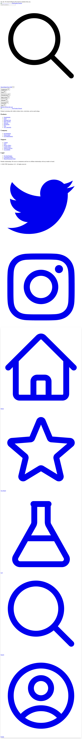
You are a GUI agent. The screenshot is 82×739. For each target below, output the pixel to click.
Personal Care (4, 95)
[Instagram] (41, 326)
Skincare (3, 100)
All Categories (7, 127)
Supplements (4, 89)
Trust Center (7, 135)
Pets (2, 105)
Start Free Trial (8, 87)
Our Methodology (8, 136)
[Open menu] (13, 87)
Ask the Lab (9, 107)
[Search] (12, 87)
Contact (6, 142)
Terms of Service (8, 148)
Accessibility (7, 149)
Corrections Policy (8, 157)
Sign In (2, 87)
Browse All (3, 107)
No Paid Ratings (8, 156)
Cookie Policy (7, 146)
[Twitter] (41, 246)
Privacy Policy (7, 145)
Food (2, 92)
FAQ (5, 144)
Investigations (7, 133)
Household (3, 102)
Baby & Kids (4, 97)
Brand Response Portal (9, 158)
